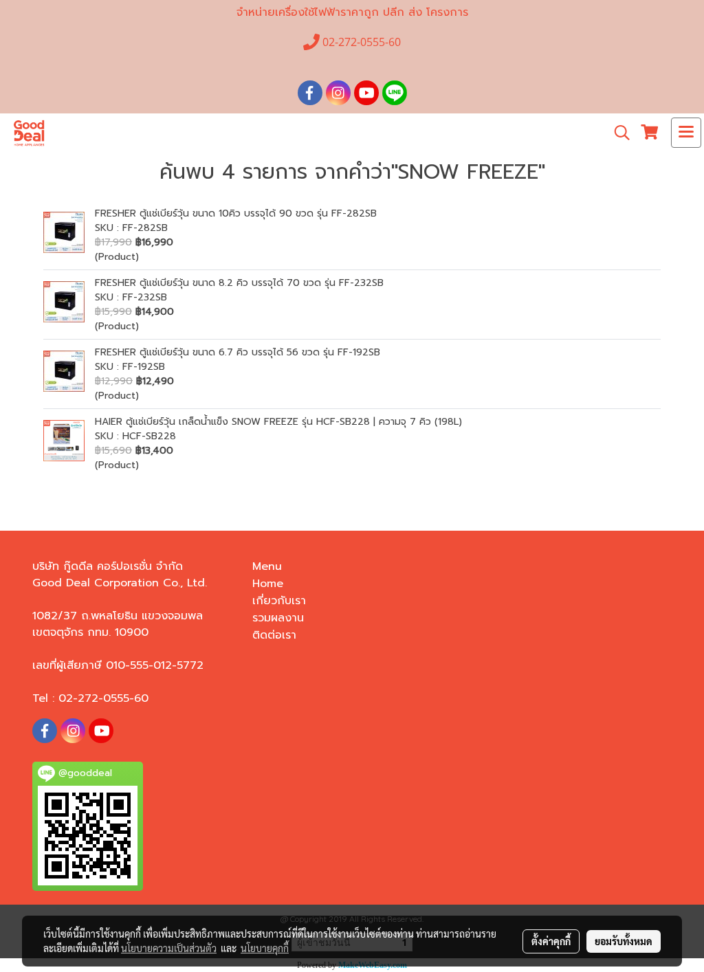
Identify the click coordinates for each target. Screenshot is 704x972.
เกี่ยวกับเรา (279, 601)
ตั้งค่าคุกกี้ (551, 941)
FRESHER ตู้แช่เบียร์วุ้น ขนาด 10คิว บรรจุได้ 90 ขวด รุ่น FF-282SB (236, 213)
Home (267, 583)
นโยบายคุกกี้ (265, 948)
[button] (617, 132)
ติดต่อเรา (274, 635)
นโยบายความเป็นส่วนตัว (169, 948)
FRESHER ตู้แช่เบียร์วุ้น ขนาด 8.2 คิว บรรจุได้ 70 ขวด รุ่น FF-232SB (239, 283)
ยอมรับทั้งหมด (623, 941)
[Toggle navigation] (686, 133)
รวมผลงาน (278, 618)
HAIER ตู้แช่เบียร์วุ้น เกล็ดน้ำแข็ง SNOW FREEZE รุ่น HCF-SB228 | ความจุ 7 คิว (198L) (278, 422)
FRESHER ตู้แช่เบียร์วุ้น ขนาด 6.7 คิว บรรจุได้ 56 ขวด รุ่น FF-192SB (237, 352)
